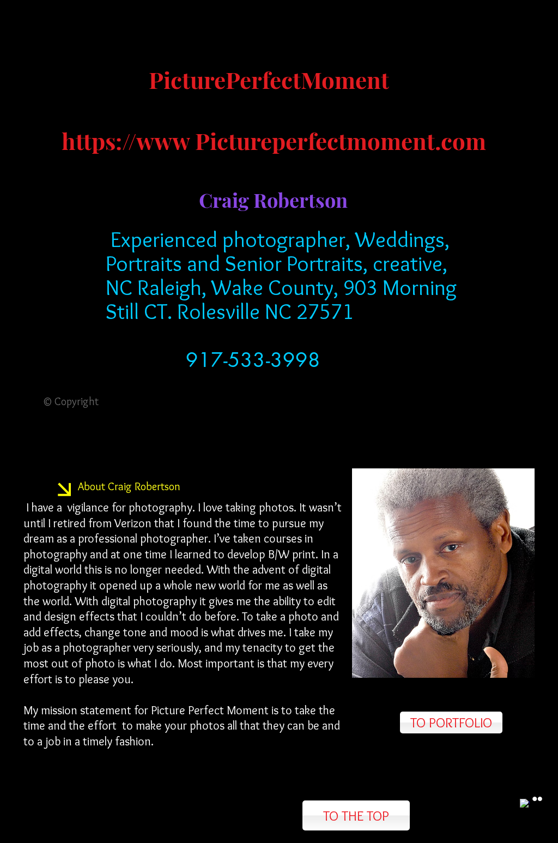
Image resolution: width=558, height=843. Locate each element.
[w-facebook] (525, 804)
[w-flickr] (537, 799)
